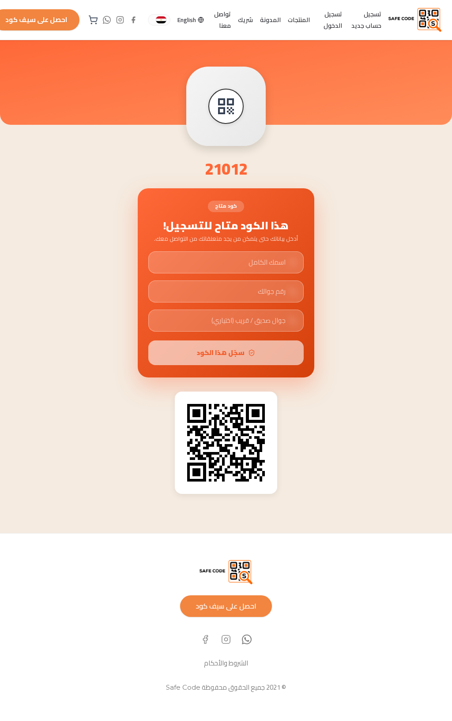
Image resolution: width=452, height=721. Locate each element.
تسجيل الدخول (333, 19)
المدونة (270, 20)
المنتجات (299, 20)
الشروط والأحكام (226, 663)
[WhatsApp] (247, 639)
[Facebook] (205, 639)
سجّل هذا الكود (221, 352)
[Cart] (93, 19)
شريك (245, 20)
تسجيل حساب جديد (366, 19)
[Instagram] (226, 639)
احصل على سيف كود (226, 606)
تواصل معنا (222, 19)
